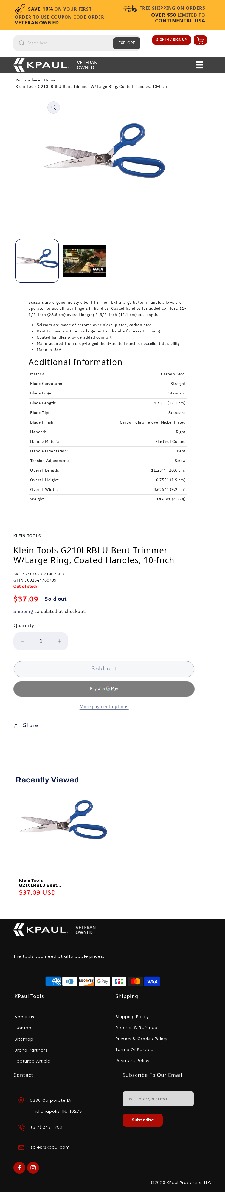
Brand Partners (31, 1050)
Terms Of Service (134, 1049)
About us (25, 1017)
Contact (24, 1028)
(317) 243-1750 (47, 1127)
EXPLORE (127, 43)
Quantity (23, 626)
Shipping (23, 611)
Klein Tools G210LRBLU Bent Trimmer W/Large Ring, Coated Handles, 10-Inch (91, 86)
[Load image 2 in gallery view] (84, 260)
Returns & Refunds (136, 1027)
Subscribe (143, 1120)
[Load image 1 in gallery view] (37, 260)
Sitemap (24, 1039)
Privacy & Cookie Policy (141, 1038)
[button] (199, 40)
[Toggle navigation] (200, 65)
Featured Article (32, 1061)
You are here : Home (35, 80)
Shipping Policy (132, 1016)
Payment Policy (133, 1060)
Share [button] (30, 725)
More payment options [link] (104, 707)
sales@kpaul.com (50, 1147)
